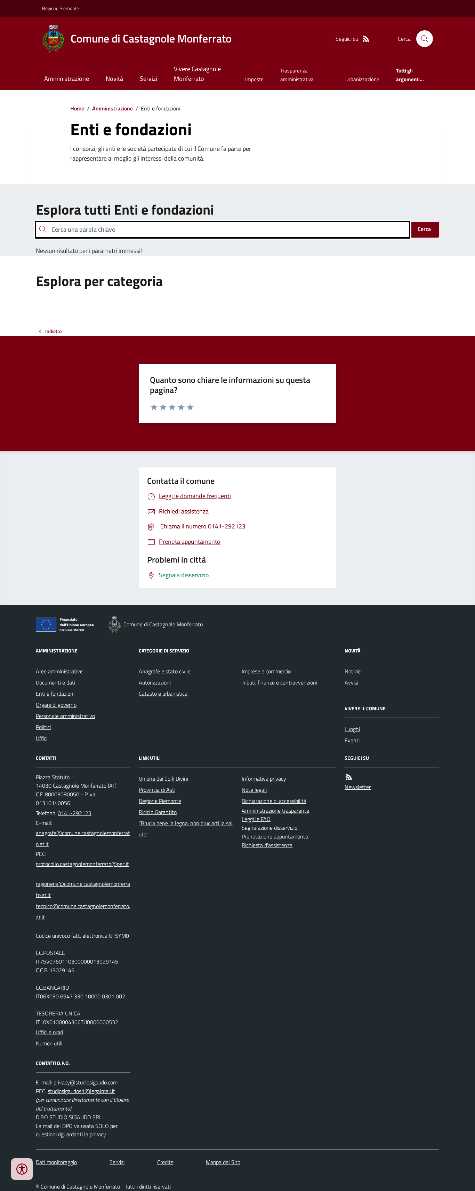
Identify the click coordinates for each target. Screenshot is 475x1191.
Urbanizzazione (362, 79)
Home (77, 108)
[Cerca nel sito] (422, 38)
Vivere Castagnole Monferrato (197, 73)
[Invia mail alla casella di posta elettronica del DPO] (86, 1082)
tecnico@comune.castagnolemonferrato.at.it (83, 911)
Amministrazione (66, 78)
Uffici (41, 738)
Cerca (424, 229)
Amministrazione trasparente (275, 810)
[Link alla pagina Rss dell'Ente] (349, 777)
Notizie (353, 671)
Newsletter (358, 787)
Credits (165, 1162)
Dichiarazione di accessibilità (274, 801)
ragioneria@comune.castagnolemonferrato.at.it (83, 889)
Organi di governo (56, 705)
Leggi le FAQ (256, 819)
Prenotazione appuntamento (275, 836)
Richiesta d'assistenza (267, 845)
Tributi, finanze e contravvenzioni (279, 682)
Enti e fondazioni (55, 693)
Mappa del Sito (223, 1162)
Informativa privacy (264, 778)
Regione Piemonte (60, 8)
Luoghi (352, 729)
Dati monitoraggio (56, 1162)
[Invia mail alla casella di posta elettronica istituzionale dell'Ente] (83, 838)
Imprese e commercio (266, 671)
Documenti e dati (55, 682)
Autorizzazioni (155, 682)
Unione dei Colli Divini (163, 778)
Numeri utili (49, 1043)
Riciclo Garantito (158, 812)
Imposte (254, 79)
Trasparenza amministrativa (297, 75)
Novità (114, 78)
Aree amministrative (59, 671)
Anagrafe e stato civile (165, 671)
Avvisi (351, 682)
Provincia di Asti (157, 790)
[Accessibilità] (21, 1169)
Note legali (254, 790)
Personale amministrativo (65, 716)
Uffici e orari (49, 1032)
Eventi (352, 740)
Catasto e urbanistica (163, 693)
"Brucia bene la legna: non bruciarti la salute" (186, 828)
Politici (43, 727)
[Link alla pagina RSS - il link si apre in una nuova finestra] (366, 38)
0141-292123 (74, 813)
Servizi (148, 78)
